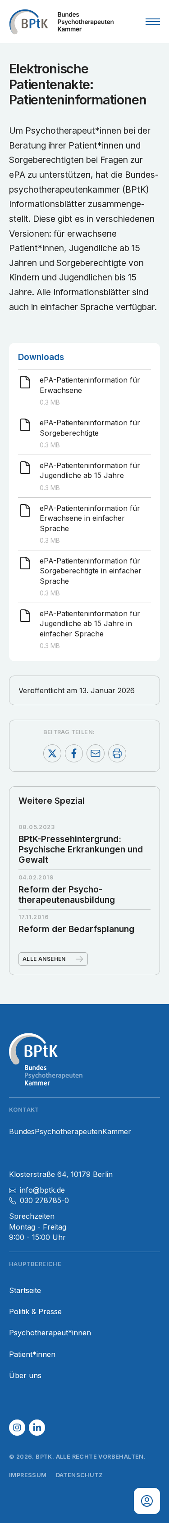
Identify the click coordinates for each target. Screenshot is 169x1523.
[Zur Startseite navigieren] (61, 21)
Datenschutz (79, 1475)
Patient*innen (32, 1354)
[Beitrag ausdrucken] (117, 753)
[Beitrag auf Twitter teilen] (52, 753)
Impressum (28, 1475)
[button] (17, 1427)
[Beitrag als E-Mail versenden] (96, 753)
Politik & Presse (35, 1311)
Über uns (25, 1375)
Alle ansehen (44, 958)
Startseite (25, 1290)
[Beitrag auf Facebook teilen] (74, 753)
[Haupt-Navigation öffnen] (153, 21)
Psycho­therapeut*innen (50, 1333)
